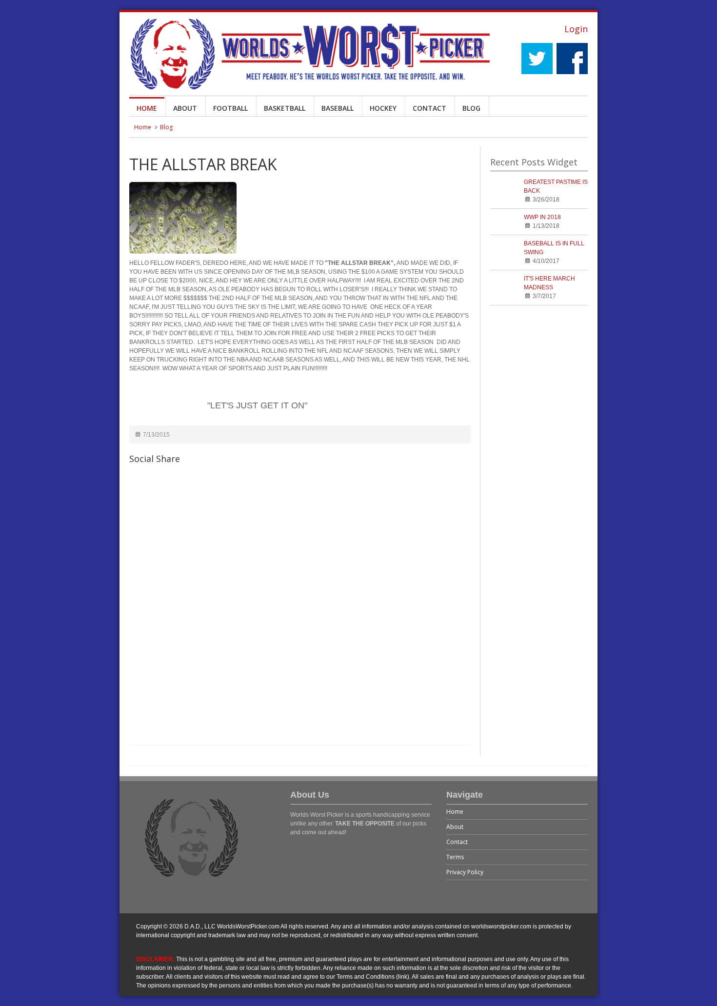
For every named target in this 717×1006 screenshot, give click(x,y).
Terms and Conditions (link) (373, 976)
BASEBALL (337, 108)
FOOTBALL (230, 108)
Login (576, 29)
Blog (166, 127)
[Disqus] (300, 610)
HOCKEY (383, 108)
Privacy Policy (464, 872)
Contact (457, 842)
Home (142, 127)
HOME (147, 108)
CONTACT (429, 108)
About (454, 827)
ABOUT (185, 108)
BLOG (471, 108)
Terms (455, 857)
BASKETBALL (284, 108)
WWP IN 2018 (542, 217)
